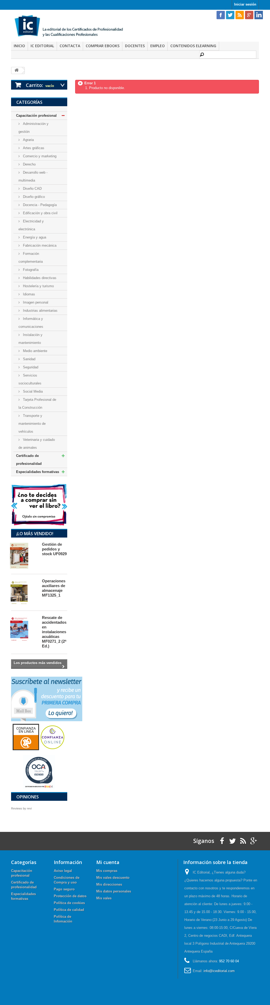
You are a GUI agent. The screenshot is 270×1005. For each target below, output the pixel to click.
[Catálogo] (39, 504)
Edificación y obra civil (39, 213)
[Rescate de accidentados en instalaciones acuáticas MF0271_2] (24, 629)
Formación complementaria (30, 258)
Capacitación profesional (36, 116)
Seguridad (30, 367)
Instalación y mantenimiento (30, 339)
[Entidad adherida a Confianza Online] (39, 737)
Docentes (135, 45)
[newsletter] (46, 699)
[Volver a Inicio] (17, 70)
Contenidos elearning (193, 45)
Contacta (70, 45)
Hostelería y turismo (38, 286)
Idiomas (28, 294)
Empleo (157, 45)
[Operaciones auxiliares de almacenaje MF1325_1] (24, 592)
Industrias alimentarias (39, 311)
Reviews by (21, 808)
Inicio (19, 45)
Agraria (28, 140)
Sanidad (28, 359)
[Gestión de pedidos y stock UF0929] (24, 556)
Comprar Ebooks (102, 45)
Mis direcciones (109, 884)
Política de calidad (69, 910)
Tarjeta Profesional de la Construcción (37, 403)
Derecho (29, 164)
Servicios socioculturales (29, 379)
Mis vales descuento (112, 878)
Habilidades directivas (39, 278)
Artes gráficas (33, 148)
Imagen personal (35, 302)
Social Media (32, 391)
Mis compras (106, 871)
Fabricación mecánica (39, 245)
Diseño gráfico (33, 197)
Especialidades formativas (37, 472)
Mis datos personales (113, 891)
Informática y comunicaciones (30, 323)
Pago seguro (64, 889)
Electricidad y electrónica (31, 225)
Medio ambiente (34, 351)
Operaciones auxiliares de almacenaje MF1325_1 (53, 588)
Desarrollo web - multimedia (32, 176)
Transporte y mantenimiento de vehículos (32, 423)
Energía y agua (34, 237)
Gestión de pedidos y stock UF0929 (54, 549)
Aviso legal (63, 871)
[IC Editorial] (71, 26)
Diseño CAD (32, 189)
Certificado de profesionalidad (29, 460)
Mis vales (104, 898)
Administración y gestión (33, 128)
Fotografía (30, 270)
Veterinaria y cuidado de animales (36, 444)
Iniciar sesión (245, 4)
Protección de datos (70, 896)
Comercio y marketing (39, 156)
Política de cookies (69, 903)
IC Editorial (42, 45)
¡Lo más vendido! (34, 533)
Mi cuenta (107, 862)
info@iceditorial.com (219, 971)
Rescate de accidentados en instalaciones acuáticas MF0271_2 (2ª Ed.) (54, 631)
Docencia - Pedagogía (39, 205)
